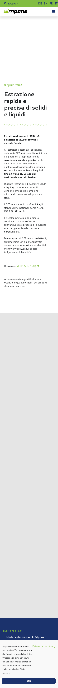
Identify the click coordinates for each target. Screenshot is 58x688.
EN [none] (46, 3)
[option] (40, 3)
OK (29, 681)
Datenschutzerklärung (43, 646)
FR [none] (51, 3)
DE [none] (40, 3)
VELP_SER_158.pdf (27, 265)
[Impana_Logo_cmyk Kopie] (15, 11)
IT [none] (56, 3)
